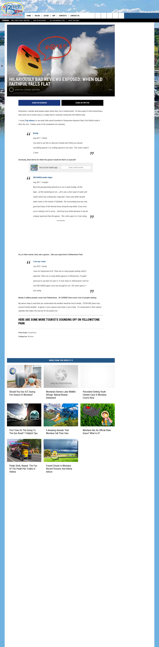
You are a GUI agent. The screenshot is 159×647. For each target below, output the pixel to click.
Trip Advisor (30, 120)
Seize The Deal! (73, 20)
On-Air (37, 16)
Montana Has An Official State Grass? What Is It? (97, 432)
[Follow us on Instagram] (115, 16)
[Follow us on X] (121, 16)
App (53, 16)
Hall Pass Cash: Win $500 (20, 20)
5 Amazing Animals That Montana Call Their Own (57, 432)
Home (29, 16)
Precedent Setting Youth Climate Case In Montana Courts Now (94, 394)
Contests (63, 16)
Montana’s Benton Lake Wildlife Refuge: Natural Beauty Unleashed (61, 394)
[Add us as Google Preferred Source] (104, 16)
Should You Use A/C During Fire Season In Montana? (22, 393)
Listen (46, 16)
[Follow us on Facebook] (109, 16)
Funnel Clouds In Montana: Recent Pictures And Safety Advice (59, 468)
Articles (31, 336)
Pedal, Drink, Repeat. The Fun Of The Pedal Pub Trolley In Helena (23, 468)
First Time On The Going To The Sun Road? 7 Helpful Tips (23, 432)
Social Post (32, 333)
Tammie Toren (18, 90)
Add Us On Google (39, 20)
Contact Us (74, 16)
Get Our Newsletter (57, 20)
